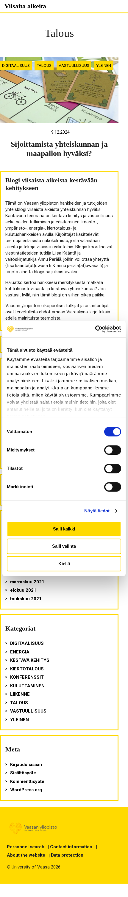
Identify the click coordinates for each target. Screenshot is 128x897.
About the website (26, 855)
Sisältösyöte (23, 773)
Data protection (67, 855)
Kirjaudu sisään (26, 764)
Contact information (71, 846)
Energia (19, 652)
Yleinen (103, 65)
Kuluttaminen (27, 685)
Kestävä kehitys (29, 660)
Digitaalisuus (16, 65)
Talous (44, 65)
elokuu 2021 (23, 590)
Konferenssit (27, 677)
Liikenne (20, 694)
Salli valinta (64, 546)
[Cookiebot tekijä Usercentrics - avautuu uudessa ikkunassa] (95, 329)
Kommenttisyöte (27, 781)
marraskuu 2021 (27, 582)
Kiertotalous (27, 669)
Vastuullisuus (74, 65)
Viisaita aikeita (25, 6)
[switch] (112, 450)
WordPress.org (26, 789)
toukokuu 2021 (26, 598)
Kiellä (64, 563)
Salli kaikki (64, 528)
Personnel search (25, 846)
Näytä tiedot (97, 510)
